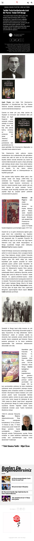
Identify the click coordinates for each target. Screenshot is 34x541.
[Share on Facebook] (11, 40)
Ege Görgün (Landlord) (19, 34)
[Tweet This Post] (15, 40)
